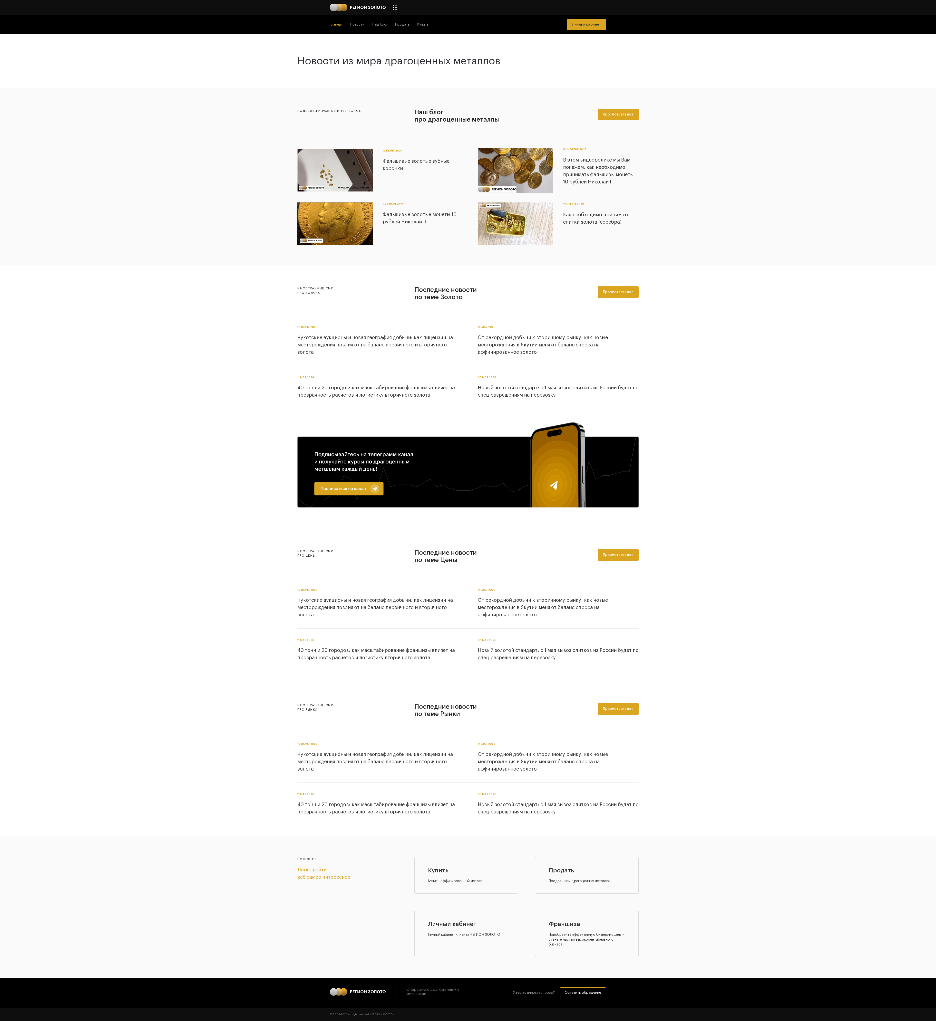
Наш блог (380, 24)
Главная (336, 24)
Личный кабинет (586, 24)
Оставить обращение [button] (583, 992)
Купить (423, 24)
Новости (357, 24)
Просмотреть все (618, 114)
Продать (402, 24)
